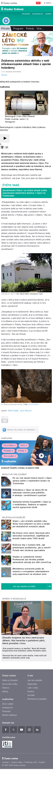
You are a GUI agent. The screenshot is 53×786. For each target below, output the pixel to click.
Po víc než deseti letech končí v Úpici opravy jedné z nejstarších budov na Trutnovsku (32, 481)
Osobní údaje (16, 762)
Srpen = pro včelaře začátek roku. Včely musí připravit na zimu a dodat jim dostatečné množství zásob (31, 524)
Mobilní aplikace (9, 715)
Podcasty (6, 711)
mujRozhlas (6, 438)
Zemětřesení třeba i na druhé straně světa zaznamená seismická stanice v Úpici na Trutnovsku (24, 193)
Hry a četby (9, 445)
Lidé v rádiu (32, 688)
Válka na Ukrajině (10, 680)
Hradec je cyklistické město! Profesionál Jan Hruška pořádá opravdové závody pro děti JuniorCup (32, 559)
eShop (5, 691)
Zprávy (4, 75)
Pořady (30, 28)
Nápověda (32, 684)
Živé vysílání (9, 456)
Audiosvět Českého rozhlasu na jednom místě (20, 468)
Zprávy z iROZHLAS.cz (14, 599)
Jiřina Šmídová (33, 404)
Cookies (5, 762)
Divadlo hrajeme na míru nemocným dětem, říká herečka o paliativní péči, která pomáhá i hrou (23, 640)
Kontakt (31, 695)
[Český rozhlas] (9, 3)
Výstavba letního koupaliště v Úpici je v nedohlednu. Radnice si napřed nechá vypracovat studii (32, 504)
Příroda (5, 28)
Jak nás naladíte (34, 680)
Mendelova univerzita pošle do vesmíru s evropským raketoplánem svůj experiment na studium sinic (31, 571)
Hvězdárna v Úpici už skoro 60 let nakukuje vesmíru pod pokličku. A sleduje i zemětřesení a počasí (30, 493)
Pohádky (7, 451)
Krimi (23, 445)
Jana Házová (25, 410)
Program (26, 14)
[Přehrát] (4, 138)
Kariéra (30, 691)
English (42, 762)
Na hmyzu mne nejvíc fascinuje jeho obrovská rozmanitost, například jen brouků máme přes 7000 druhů (31, 536)
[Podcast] (2, 147)
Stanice (5, 688)
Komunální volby (9, 684)
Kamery (48, 14)
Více (40, 28)
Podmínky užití (31, 762)
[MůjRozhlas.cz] (5, 87)
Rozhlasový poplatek (36, 699)
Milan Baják (13, 410)
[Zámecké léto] (26, 43)
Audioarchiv (37, 14)
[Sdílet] (6, 147)
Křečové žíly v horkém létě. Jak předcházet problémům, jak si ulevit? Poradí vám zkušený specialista (32, 548)
